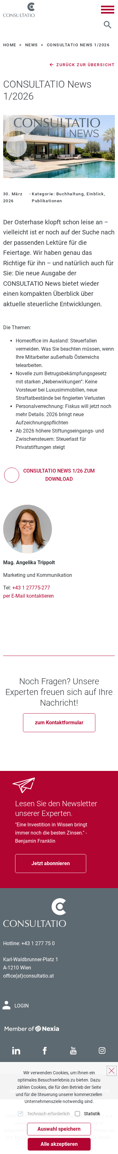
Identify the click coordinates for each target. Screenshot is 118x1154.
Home (10, 45)
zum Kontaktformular (59, 723)
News (32, 45)
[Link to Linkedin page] (16, 1051)
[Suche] (107, 25)
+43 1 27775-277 (31, 588)
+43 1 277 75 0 (38, 943)
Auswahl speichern (59, 1129)
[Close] (111, 1071)
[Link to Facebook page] (44, 1051)
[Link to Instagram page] (102, 1051)
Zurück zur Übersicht (85, 64)
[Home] (19, 10)
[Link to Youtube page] (73, 1051)
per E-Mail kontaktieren (28, 596)
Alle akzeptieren (59, 1144)
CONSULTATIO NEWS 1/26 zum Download (59, 475)
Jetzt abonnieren (50, 863)
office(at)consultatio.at (28, 976)
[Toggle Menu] (108, 9)
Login (21, 1006)
